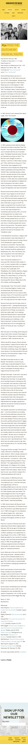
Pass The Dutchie (15, 70)
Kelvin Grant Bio (6, 632)
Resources (20, 12)
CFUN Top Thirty (6, 646)
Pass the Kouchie (17, 614)
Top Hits (10, 9)
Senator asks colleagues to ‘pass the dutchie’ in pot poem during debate (13, 628)
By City (17, 9)
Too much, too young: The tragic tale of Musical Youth (13, 621)
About (13, 16)
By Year (23, 9)
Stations (6, 12)
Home (3, 9)
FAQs (13, 12)
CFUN (17, 61)
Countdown (22, 652)
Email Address (5, 721)
